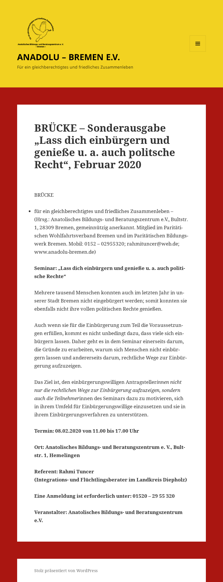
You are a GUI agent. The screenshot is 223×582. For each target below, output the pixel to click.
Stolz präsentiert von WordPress (66, 570)
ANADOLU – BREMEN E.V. (68, 56)
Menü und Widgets (198, 51)
